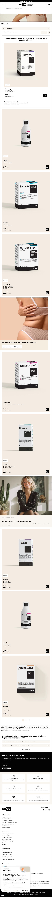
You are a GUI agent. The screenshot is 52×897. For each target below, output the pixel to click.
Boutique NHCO (6, 835)
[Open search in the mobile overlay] (26, 8)
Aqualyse (5, 160)
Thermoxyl (8, 89)
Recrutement (5, 842)
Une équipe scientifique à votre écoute (13, 788)
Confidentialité (5, 825)
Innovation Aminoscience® (38, 778)
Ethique (4, 844)
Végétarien (7, 84)
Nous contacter (44, 807)
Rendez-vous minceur (7, 854)
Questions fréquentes (7, 856)
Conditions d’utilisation (7, 820)
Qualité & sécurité (38, 788)
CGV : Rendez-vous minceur (8, 824)
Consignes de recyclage (8, 841)
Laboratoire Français (14, 778)
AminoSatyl (6, 706)
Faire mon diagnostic (7, 852)
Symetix (5, 222)
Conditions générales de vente (9, 822)
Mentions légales (6, 827)
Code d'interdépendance (8, 818)
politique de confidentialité (7, 760)
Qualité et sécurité (6, 839)
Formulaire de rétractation (8, 859)
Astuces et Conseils (10, 517)
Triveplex (5, 579)
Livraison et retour (6, 857)
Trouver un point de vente (8, 834)
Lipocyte (5, 642)
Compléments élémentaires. (30, 5)
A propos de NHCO (6, 817)
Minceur (3, 517)
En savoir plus (25, 749)
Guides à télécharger (7, 837)
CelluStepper (7, 402)
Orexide (5, 464)
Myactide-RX (6, 284)
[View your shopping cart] (49, 4)
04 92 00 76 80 (42, 892)
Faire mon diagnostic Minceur (11, 346)
